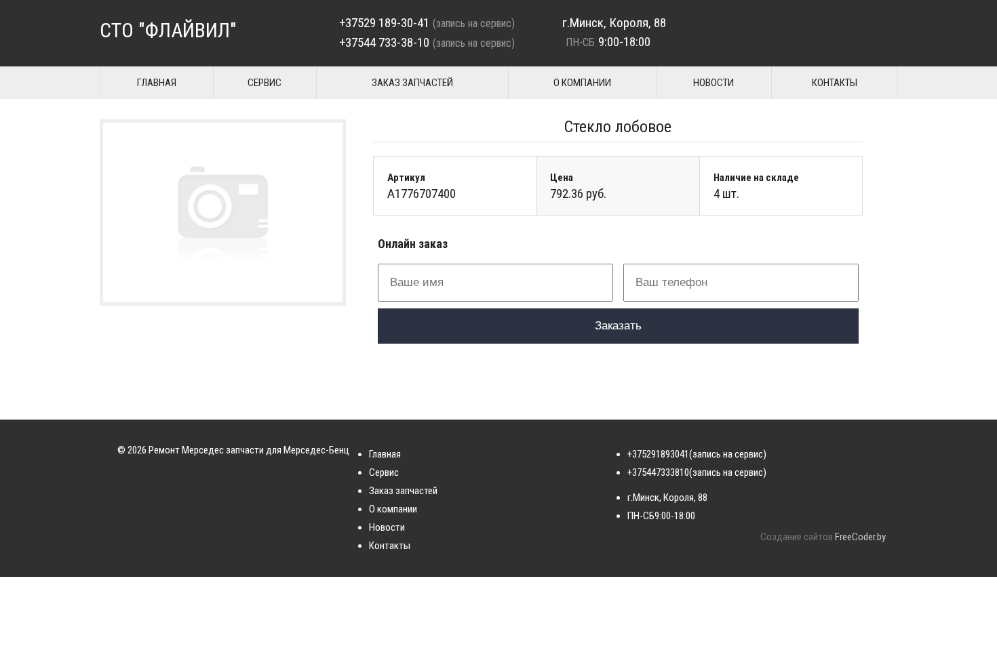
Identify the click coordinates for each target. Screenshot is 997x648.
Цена (561, 177)
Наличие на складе (756, 177)
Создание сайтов (796, 537)
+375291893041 (658, 454)
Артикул (406, 177)
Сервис (264, 83)
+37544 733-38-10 (384, 42)
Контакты (834, 83)
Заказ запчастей (412, 83)
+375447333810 (658, 472)
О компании (582, 83)
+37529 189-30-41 (384, 23)
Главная (156, 83)
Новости (713, 83)
